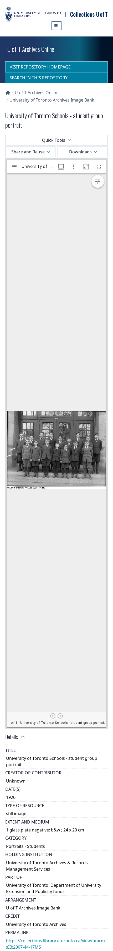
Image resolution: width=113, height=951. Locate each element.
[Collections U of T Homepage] (8, 92)
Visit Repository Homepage (40, 67)
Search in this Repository (38, 78)
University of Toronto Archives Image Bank (51, 100)
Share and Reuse (28, 152)
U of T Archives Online (37, 92)
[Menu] (56, 25)
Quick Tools (53, 140)
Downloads (80, 152)
